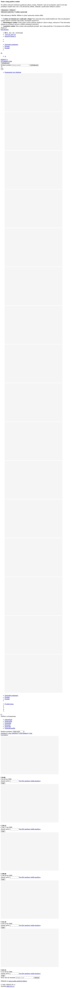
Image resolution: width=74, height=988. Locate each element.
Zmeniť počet (5, 781)
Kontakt (7, 48)
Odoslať (37, 977)
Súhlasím (12, 10)
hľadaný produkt (6, 65)
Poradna (7, 46)
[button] (1, 53)
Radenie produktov (7, 731)
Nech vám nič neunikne (8, 977)
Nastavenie (5, 10)
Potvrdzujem (4, 29)
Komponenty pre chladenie (13, 72)
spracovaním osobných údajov (17, 981)
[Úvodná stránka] (6, 61)
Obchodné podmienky (11, 44)
